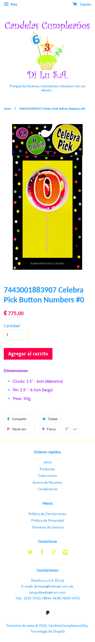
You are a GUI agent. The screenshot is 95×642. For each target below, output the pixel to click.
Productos (47, 469)
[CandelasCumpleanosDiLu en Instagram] (65, 553)
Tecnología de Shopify (47, 631)
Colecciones (47, 476)
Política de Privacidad (47, 520)
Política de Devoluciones (47, 514)
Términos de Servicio (47, 527)
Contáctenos (48, 489)
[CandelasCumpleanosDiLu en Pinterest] (53, 553)
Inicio (7, 108)
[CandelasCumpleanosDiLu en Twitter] (30, 553)
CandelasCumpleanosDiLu (68, 626)
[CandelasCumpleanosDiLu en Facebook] (42, 553)
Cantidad (12, 325)
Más (13, 4)
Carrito (85, 4)
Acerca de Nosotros (47, 482)
